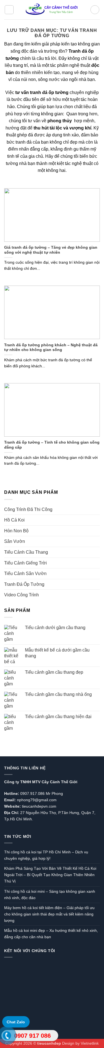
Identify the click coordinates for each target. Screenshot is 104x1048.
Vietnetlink (90, 1043)
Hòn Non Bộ (16, 530)
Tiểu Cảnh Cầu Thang (26, 552)
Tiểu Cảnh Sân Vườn (25, 573)
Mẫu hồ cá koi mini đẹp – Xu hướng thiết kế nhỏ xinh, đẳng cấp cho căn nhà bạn (51, 933)
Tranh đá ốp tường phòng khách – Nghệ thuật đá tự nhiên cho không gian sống (51, 347)
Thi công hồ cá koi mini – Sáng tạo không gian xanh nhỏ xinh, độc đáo (49, 894)
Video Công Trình (21, 594)
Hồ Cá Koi (14, 520)
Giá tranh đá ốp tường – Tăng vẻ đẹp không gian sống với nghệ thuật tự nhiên (50, 250)
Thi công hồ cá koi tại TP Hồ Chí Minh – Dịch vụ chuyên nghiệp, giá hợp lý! (46, 855)
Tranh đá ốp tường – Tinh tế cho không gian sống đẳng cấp (52, 444)
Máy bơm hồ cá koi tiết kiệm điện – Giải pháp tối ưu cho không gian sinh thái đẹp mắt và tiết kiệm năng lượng (49, 914)
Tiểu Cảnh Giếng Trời (25, 563)
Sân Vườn (14, 541)
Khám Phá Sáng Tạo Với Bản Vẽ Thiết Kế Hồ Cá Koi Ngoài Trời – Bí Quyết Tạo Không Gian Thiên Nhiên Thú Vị (50, 874)
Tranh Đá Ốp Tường (24, 584)
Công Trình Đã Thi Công (28, 509)
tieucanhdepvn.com (39, 806)
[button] (9, 9)
